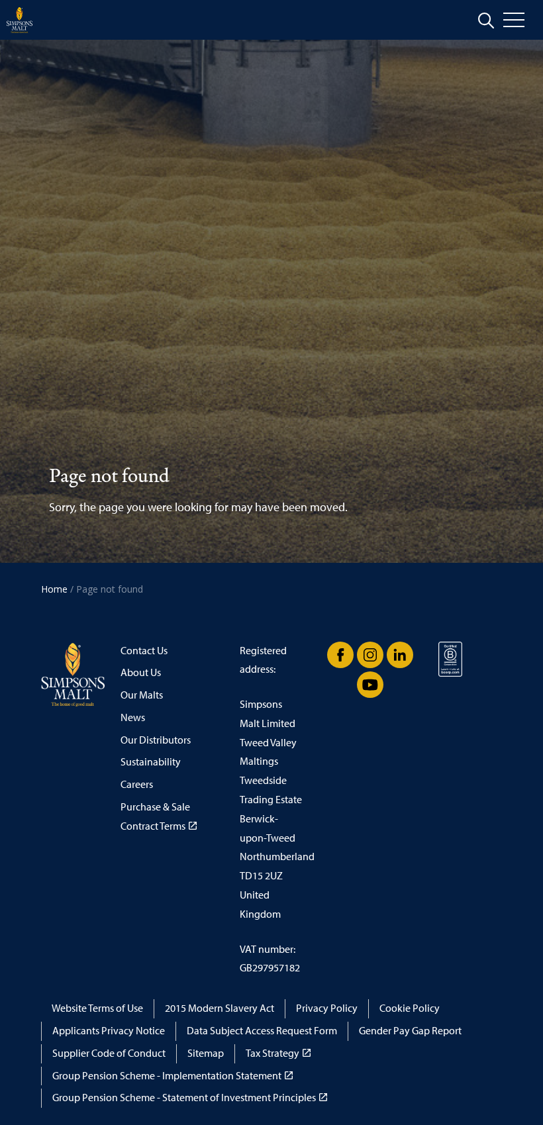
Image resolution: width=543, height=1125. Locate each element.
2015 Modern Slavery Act (219, 1008)
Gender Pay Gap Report (410, 1030)
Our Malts (142, 695)
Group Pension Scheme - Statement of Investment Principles (184, 1097)
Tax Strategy (272, 1053)
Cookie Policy (409, 1008)
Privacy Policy (327, 1008)
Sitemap (205, 1053)
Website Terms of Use (97, 1008)
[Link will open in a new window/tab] (340, 655)
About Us (141, 672)
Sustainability (151, 762)
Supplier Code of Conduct (109, 1053)
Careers (137, 784)
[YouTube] (370, 684)
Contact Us (144, 650)
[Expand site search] (486, 20)
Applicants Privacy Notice (108, 1030)
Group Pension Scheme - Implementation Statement (166, 1075)
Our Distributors (156, 740)
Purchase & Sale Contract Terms (155, 816)
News (133, 717)
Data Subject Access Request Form (262, 1030)
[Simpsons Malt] (19, 20)
